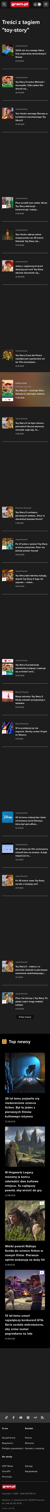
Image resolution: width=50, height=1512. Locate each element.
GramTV (6, 1471)
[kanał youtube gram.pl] (21, 1417)
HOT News (7, 1466)
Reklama (29, 1443)
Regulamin (7, 1443)
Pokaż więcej (25, 1017)
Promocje (7, 1476)
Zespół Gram (8, 1437)
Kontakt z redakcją (34, 1448)
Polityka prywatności (12, 1448)
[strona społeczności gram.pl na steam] (36, 1417)
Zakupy (28, 1466)
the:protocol (31, 1471)
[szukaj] (4, 4)
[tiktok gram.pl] (7, 1417)
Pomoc (28, 1437)
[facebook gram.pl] (14, 1417)
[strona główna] (20, 4)
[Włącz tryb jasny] (37, 4)
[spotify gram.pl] (28, 1417)
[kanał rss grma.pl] (43, 1417)
